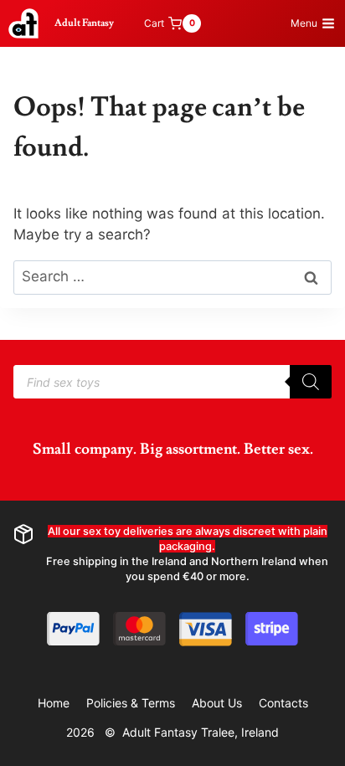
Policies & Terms (130, 703)
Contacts (283, 703)
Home (54, 703)
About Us (217, 703)
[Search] (311, 381)
